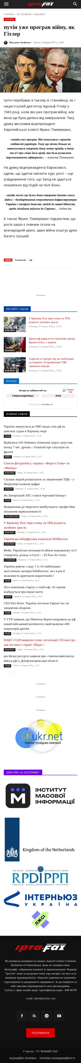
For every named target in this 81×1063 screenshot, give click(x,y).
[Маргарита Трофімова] (6, 42)
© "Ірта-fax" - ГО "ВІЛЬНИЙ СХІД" (40, 1051)
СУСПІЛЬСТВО (11, 516)
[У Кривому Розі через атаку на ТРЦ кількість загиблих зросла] (15, 324)
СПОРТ (8, 597)
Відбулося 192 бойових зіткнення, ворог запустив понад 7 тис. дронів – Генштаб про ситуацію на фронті (38, 447)
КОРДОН (8, 489)
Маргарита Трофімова (20, 42)
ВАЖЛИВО (39, 14)
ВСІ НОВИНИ (24, 14)
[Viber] (45, 277)
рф (31, 260)
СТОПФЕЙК (10, 560)
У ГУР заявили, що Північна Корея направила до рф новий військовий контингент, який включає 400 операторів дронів (40, 624)
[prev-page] (6, 673)
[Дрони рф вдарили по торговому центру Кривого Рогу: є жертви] (15, 344)
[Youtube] (59, 1016)
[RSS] (34, 1016)
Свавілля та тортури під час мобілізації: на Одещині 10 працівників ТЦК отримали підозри (51, 362)
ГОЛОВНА (9, 14)
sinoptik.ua (46, 404)
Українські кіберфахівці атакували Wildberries (36, 539)
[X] (36, 277)
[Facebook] (19, 277)
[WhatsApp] (54, 277)
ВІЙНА (8, 457)
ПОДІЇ (7, 436)
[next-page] (12, 673)
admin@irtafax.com (44, 998)
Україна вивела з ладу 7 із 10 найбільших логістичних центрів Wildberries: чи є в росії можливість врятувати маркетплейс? (34, 571)
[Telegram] (28, 277)
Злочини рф (20, 260)
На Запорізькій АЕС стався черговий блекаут (35, 495)
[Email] (62, 277)
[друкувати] (71, 277)
